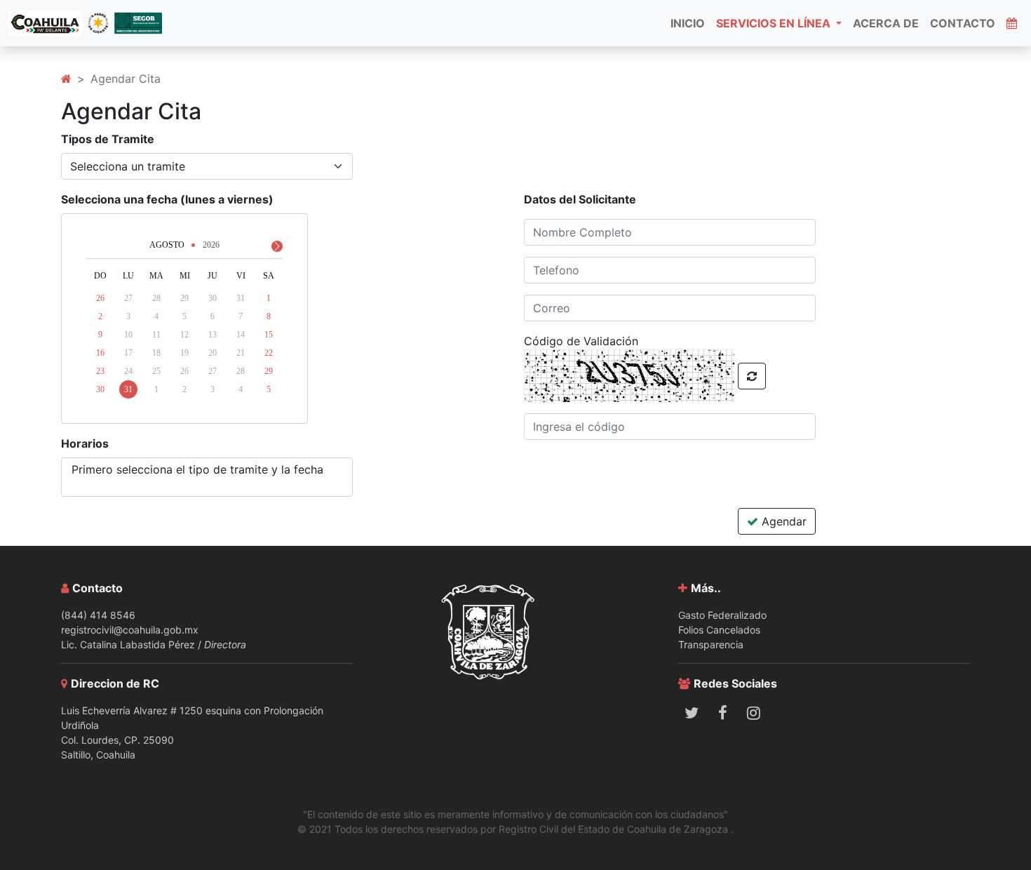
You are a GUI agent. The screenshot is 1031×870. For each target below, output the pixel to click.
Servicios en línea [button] (774, 23)
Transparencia (710, 644)
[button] (1012, 23)
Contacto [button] (962, 23)
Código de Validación (581, 341)
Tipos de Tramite (107, 139)
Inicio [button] (688, 23)
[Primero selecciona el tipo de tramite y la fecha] (207, 469)
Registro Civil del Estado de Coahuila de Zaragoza (615, 829)
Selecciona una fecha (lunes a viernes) (167, 199)
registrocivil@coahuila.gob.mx (129, 630)
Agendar (782, 521)
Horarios (85, 443)
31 (128, 389)
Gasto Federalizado (722, 615)
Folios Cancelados (719, 630)
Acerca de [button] (886, 23)
